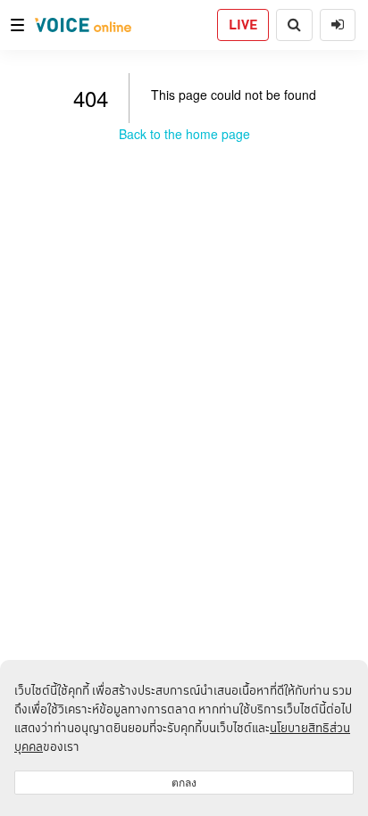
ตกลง (184, 782)
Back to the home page (184, 134)
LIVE (243, 24)
